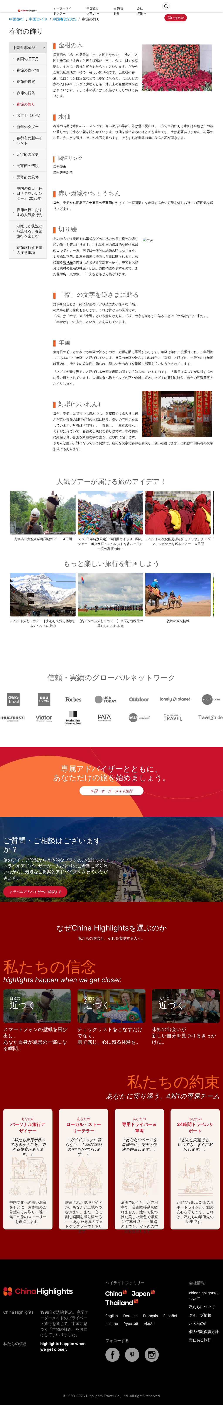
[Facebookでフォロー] (112, 1360)
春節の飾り (26, 104)
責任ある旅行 (200, 1340)
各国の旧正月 (28, 59)
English (111, 1316)
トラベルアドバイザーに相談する (35, 891)
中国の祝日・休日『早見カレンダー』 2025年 (29, 193)
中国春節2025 (24, 48)
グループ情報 (200, 1315)
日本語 (149, 1323)
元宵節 (107, 203)
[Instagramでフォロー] (152, 1360)
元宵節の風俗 (28, 177)
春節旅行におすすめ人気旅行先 (29, 212)
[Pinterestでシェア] (132, 1360)
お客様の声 (198, 1323)
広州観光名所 (63, 173)
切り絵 (68, 262)
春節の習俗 (26, 93)
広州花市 (59, 167)
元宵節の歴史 (28, 154)
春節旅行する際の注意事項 (29, 250)
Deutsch (130, 1316)
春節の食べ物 (28, 70)
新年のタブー (28, 127)
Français (150, 1316)
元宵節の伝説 (28, 166)
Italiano (111, 1323)
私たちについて (202, 1307)
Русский (130, 1323)
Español (170, 1316)
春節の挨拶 (26, 81)
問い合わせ (175, 18)
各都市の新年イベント (29, 140)
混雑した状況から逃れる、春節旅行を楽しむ (29, 231)
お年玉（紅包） (29, 115)
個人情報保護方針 (204, 1332)
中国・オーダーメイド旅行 (111, 791)
